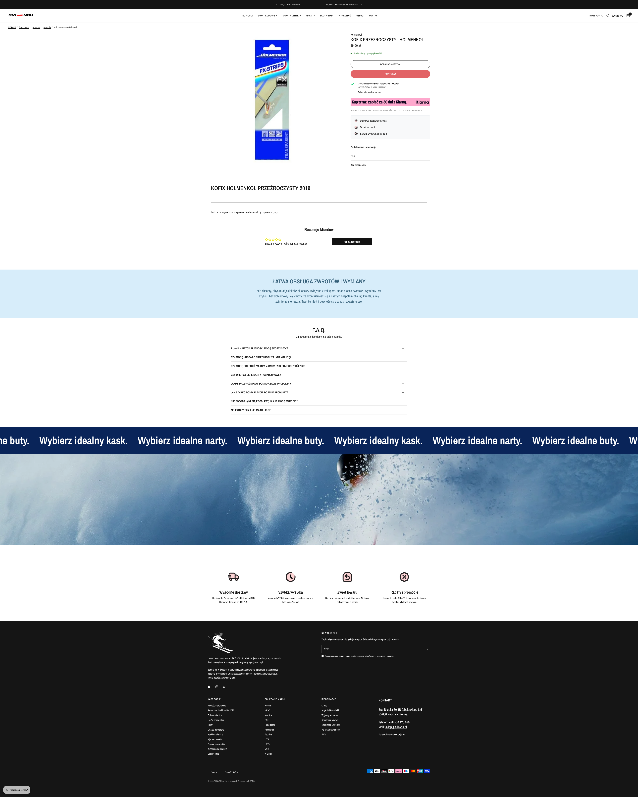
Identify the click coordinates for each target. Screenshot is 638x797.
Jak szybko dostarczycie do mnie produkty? (259, 392)
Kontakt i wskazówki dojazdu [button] (392, 734)
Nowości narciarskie (217, 705)
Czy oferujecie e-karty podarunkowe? (256, 375)
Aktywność (36, 27)
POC (267, 720)
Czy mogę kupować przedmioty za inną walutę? (261, 357)
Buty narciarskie (215, 715)
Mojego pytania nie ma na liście (251, 410)
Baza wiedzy (326, 15)
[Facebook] (211, 686)
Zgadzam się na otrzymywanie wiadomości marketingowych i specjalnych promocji (359, 656)
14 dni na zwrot (367, 127)
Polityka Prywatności (330, 729)
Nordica (268, 715)
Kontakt (374, 15)
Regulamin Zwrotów (330, 725)
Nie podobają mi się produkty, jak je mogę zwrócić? (264, 401)
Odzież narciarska (216, 729)
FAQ (323, 734)
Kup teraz (390, 73)
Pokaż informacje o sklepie (369, 92)
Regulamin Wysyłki (330, 720)
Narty (210, 725)
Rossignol (269, 729)
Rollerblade (270, 725)
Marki (309, 15)
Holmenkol (356, 34)
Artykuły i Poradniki (330, 710)
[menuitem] (247, 15)
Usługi (360, 15)
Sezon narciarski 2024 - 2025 (221, 710)
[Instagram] (219, 686)
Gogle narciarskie (216, 720)
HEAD (267, 710)
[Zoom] (333, 39)
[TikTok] (227, 686)
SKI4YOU (12, 27)
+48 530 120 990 (399, 722)
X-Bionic (268, 753)
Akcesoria (47, 27)
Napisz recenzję (352, 241)
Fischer (268, 705)
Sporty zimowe (266, 15)
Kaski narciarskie (215, 734)
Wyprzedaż (344, 15)
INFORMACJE (328, 699)
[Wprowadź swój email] (427, 649)
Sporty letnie (290, 15)
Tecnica (268, 734)
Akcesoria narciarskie (217, 749)
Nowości (247, 15)
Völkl (267, 749)
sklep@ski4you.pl (396, 727)
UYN (267, 739)
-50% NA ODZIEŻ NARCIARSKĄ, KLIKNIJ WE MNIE (344, 4)
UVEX (267, 744)
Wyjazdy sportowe (329, 715)
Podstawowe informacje (363, 147)
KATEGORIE (214, 699)
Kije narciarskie (215, 739)
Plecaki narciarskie (216, 744)
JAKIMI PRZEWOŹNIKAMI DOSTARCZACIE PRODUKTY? (261, 383)
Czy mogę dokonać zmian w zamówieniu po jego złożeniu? (268, 366)
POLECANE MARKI (275, 699)
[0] (627, 15)
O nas (324, 705)
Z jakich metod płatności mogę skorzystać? (259, 348)
